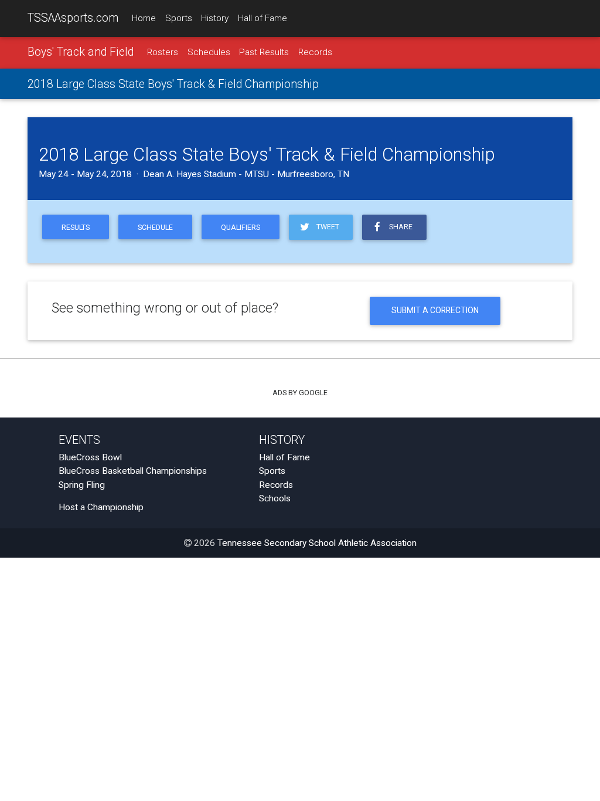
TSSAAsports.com (73, 18)
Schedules (209, 52)
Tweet (326, 226)
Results (76, 227)
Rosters (162, 52)
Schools (275, 498)
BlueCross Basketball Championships (133, 471)
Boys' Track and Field (81, 52)
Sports (178, 18)
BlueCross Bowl (90, 457)
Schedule (155, 227)
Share (399, 226)
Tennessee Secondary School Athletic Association (317, 543)
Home (144, 18)
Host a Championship (101, 507)
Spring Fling (82, 485)
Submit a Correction (435, 310)
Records (315, 52)
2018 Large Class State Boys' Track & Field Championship (173, 84)
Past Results (264, 52)
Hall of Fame (262, 18)
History (215, 18)
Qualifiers (240, 227)
